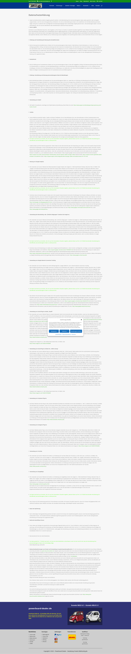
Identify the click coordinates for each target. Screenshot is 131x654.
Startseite (51, 5)
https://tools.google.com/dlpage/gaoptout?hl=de (41, 202)
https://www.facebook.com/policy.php (38, 337)
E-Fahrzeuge (59, 5)
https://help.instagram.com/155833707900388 (40, 343)
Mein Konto (92, 1)
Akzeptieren (54, 331)
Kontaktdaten (74, 556)
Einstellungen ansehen (76, 331)
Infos (92, 5)
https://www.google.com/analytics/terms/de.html (79, 207)
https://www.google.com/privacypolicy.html (39, 484)
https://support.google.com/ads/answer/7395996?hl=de (60, 249)
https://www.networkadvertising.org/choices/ (40, 253)
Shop (81, 1)
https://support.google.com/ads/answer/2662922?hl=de (77, 301)
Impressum (73, 334)
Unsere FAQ (45, 636)
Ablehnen (64, 331)
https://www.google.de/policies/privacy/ (81, 306)
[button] (81, 319)
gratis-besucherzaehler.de (48, 551)
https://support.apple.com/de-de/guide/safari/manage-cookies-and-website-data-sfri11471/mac (66, 156)
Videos (78, 5)
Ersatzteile (85, 5)
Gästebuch (45, 638)
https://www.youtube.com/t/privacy (38, 466)
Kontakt (98, 5)
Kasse (77, 1)
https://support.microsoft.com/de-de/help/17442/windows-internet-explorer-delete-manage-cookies (52, 154)
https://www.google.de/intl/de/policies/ (38, 209)
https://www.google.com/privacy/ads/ (78, 255)
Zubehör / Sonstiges (70, 5)
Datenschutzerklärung (66, 334)
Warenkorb (86, 1)
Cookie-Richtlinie (58, 334)
